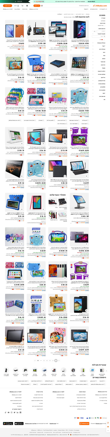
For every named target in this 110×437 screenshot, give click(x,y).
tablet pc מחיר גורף (61, 123)
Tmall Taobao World (47, 430)
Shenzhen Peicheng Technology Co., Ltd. (79, 188)
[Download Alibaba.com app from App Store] (19, 423)
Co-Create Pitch (103, 397)
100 (38, 360)
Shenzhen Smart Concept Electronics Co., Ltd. (57, 49)
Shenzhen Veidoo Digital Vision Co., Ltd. (79, 154)
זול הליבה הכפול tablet (36, 381)
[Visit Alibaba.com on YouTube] (8, 412)
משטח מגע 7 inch (73, 123)
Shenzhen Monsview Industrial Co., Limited (14, 153)
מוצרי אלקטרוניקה (80, 14)
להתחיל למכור (18, 397)
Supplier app (53, 423)
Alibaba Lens (99, 423)
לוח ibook (102, 381)
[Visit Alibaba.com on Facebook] (20, 412)
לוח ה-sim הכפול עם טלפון (14, 120)
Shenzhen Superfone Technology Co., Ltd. (36, 222)
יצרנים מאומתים (60, 394)
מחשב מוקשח (68, 384)
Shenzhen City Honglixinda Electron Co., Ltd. (57, 115)
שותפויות (19, 406)
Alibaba (87, 14)
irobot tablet (84, 123)
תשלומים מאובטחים (81, 394)
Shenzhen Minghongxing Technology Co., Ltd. (14, 113)
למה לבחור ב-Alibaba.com (101, 394)
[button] (42, 6)
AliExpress (33, 430)
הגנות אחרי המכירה (81, 403)
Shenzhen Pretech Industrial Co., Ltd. (80, 221)
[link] (108, 423)
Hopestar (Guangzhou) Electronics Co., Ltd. (36, 153)
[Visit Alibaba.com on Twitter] (14, 412)
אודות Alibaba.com (102, 391)
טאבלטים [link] (60, 14)
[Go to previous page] (59, 360)
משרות (105, 403)
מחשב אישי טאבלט (25, 384)
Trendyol (71, 430)
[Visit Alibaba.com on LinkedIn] (17, 412)
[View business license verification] (68, 435)
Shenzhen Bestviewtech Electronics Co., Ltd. (57, 186)
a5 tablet (40, 120)
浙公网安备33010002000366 (79, 434)
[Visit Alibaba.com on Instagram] (11, 412)
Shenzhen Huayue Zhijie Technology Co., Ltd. (79, 115)
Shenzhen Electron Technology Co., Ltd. (58, 82)
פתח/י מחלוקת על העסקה (37, 400)
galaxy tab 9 (92, 381)
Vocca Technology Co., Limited (17, 47)
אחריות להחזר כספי (81, 397)
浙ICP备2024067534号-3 (93, 434)
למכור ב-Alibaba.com (16, 394)
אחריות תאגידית (103, 400)
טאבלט (34, 384)
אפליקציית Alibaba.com (30, 423)
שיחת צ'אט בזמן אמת (38, 397)
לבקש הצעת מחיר (60, 397)
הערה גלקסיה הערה (61, 381)
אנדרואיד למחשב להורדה (46, 384)
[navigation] (98, 187)
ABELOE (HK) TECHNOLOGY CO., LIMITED (57, 154)
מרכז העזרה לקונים (38, 394)
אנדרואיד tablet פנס (74, 120)
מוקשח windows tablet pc (81, 384)
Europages (76, 430)
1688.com (39, 430)
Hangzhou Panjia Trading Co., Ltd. (38, 187)
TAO (67, 430)
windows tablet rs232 (22, 381)
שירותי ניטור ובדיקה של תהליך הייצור (78, 406)
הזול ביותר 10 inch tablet (29, 120)
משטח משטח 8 (83, 381)
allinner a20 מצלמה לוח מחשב (97, 384)
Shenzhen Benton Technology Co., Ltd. (80, 46)
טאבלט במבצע (58, 384)
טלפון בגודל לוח (50, 120)
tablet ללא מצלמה (49, 381)
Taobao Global (61, 430)
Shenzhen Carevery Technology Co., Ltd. (79, 81)
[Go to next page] (35, 360)
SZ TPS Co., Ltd (20, 186)
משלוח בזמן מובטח (81, 400)
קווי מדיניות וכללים (81, 409)
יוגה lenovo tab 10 (61, 120)
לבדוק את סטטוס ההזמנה (15, 400)
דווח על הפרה (40, 409)
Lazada (55, 430)
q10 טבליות (84, 120)
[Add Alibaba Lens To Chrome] (84, 423)
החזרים (41, 403)
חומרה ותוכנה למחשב (69, 14)
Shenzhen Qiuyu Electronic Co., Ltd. (15, 80)
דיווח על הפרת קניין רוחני (37, 406)
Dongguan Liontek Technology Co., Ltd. (36, 113)
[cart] (22, 6)
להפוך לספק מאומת (17, 403)
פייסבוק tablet (72, 381)
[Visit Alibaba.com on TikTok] (5, 412)
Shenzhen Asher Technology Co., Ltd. (37, 46)
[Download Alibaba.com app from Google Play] (8, 423)
